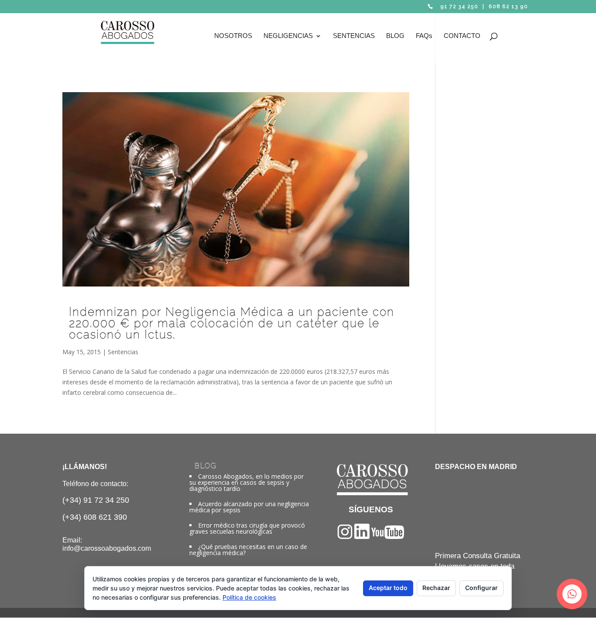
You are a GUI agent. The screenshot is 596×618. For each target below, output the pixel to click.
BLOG (395, 36)
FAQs (424, 36)
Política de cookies (249, 597)
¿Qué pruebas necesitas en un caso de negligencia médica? (248, 549)
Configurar (481, 587)
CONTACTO (462, 36)
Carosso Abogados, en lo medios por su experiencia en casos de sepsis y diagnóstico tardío (246, 482)
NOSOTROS (233, 36)
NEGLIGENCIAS (288, 36)
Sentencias (123, 352)
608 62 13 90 (508, 6)
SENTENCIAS (354, 36)
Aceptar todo (388, 587)
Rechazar (436, 587)
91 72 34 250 (459, 6)
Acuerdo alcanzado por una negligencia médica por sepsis (249, 507)
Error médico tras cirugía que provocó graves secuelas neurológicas (247, 528)
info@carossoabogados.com (106, 548)
